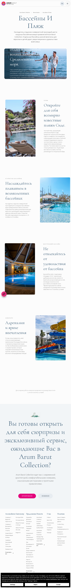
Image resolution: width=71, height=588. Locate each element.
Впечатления (36, 12)
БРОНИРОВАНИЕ (27, 496)
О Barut (48, 517)
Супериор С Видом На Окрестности (8, 519)
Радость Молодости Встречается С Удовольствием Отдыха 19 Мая (30, 564)
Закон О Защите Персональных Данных (61, 519)
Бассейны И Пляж (47, 12)
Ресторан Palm (19, 517)
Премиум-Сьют (9, 549)
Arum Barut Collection (25, 12)
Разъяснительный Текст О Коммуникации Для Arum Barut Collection (61, 541)
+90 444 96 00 (45, 496)
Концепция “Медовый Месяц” (29, 528)
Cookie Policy (60, 524)
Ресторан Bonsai (20, 520)
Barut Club (49, 520)
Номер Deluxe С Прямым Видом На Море (9, 535)
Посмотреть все (8, 553)
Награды (49, 532)
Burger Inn (18, 532)
